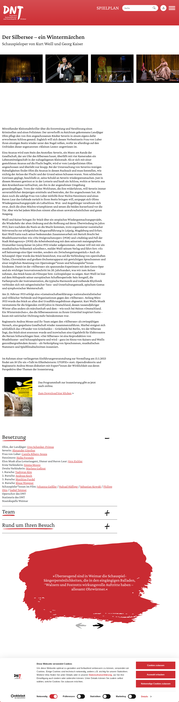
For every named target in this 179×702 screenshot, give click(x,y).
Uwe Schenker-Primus (40, 446)
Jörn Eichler (75, 461)
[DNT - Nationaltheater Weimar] (14, 12)
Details (144, 696)
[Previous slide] (8, 86)
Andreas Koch (24, 475)
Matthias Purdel (25, 479)
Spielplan (108, 8)
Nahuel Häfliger (68, 486)
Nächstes (98, 626)
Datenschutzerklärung (100, 675)
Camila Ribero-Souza (34, 454)
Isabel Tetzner (18, 490)
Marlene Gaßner (36, 468)
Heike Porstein (25, 457)
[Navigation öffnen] (172, 8)
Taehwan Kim (23, 472)
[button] (21, 81)
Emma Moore (32, 465)
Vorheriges (81, 626)
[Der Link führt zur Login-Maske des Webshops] (163, 8)
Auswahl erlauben (155, 674)
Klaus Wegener (25, 483)
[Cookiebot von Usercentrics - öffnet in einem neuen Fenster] (18, 696)
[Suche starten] (154, 8)
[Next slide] (170, 86)
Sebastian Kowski (90, 486)
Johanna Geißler (47, 486)
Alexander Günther (23, 450)
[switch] (81, 696)
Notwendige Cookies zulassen (155, 683)
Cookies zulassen (155, 665)
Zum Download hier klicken (55, 393)
